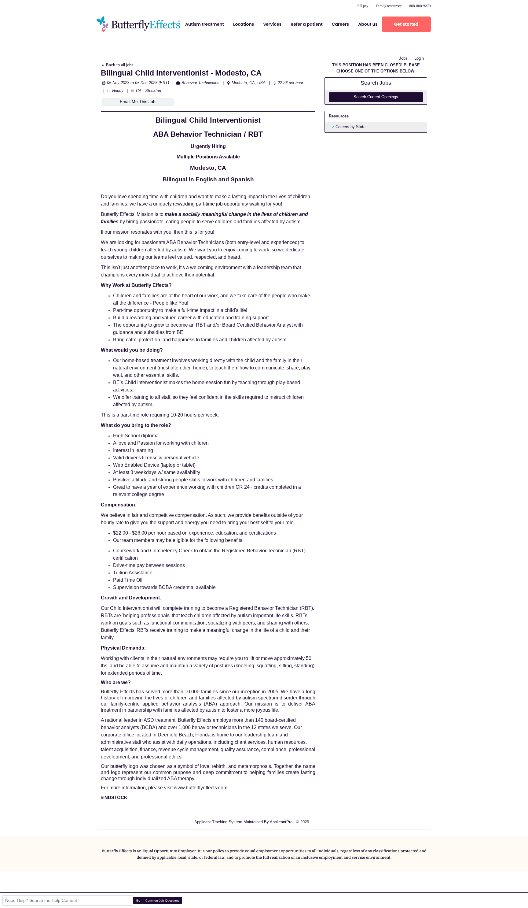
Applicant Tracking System (218, 822)
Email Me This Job (138, 101)
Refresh (327, 822)
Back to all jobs (119, 65)
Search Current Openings (376, 97)
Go (138, 900)
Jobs (403, 58)
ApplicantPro (281, 822)
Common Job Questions (162, 900)
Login (419, 58)
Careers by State (350, 126)
